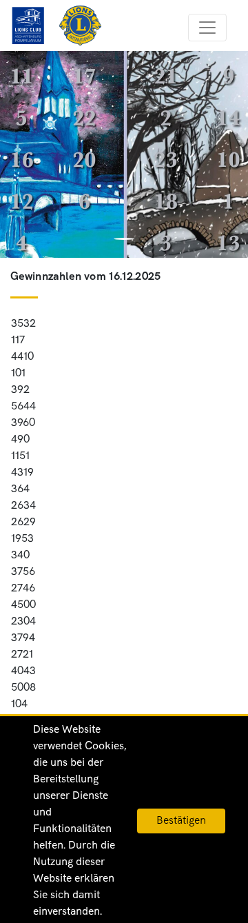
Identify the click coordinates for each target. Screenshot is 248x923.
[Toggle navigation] (207, 27)
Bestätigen (181, 820)
